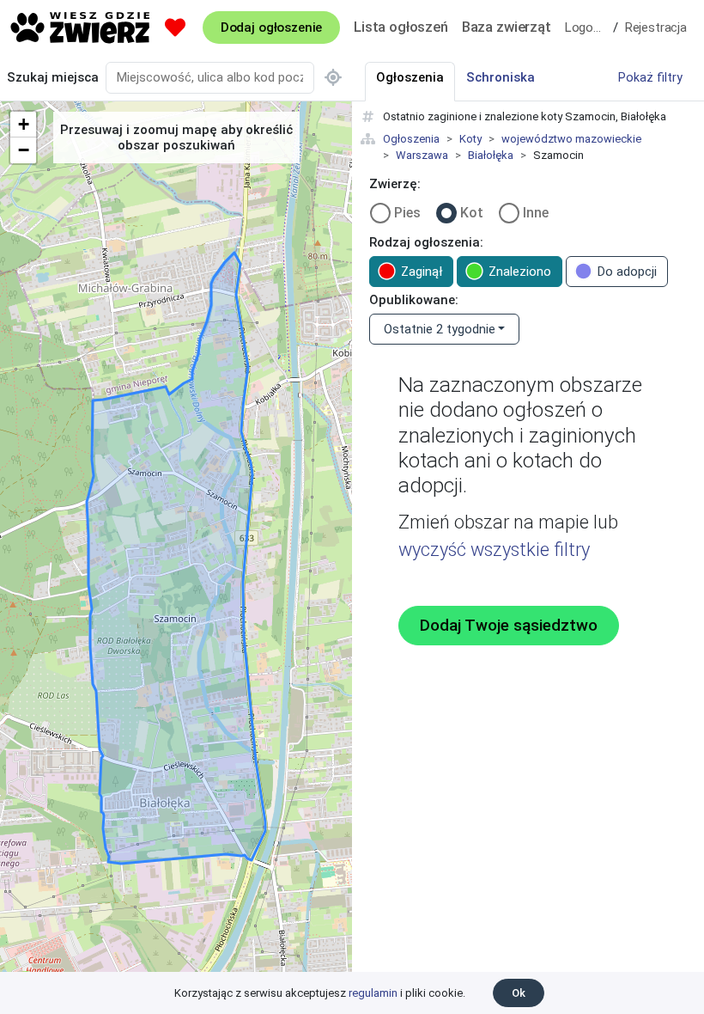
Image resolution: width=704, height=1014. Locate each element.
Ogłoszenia (411, 138)
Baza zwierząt (506, 26)
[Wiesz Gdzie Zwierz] (80, 27)
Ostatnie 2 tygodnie (439, 329)
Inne (536, 213)
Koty (470, 138)
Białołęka (490, 155)
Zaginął (421, 271)
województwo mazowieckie (571, 138)
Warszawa (422, 155)
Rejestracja (656, 27)
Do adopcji (627, 271)
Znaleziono (520, 271)
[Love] (175, 27)
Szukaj (53, 77)
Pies (407, 213)
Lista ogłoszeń (401, 26)
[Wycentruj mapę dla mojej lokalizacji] (333, 78)
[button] (23, 124)
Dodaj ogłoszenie (271, 27)
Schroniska (500, 77)
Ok (518, 993)
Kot (471, 213)
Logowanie (589, 27)
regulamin (373, 993)
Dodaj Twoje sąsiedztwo (509, 625)
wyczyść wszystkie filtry (494, 549)
